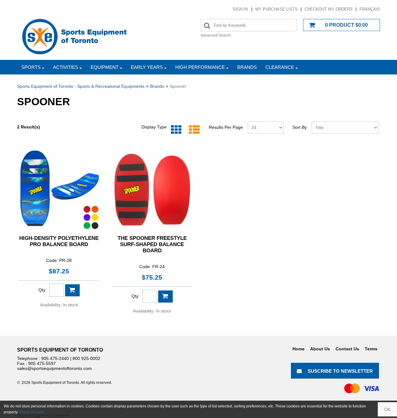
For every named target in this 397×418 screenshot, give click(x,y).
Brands (247, 67)
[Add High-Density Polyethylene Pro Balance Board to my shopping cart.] (72, 290)
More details (31, 411)
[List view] (193, 129)
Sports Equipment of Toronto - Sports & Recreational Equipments (81, 86)
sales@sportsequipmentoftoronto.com (54, 368)
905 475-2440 (55, 358)
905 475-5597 (42, 363)
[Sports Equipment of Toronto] (74, 36)
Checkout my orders (329, 9)
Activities (65, 67)
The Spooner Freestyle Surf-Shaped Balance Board (152, 244)
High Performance (200, 67)
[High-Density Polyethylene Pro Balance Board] (59, 189)
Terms (371, 348)
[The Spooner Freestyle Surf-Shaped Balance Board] (152, 189)
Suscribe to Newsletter (340, 371)
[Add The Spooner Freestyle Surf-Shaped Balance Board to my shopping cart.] (165, 296)
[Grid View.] (175, 129)
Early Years (147, 67)
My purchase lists (276, 9)
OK (387, 409)
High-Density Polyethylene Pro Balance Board (59, 241)
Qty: (42, 289)
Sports (31, 67)
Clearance (279, 67)
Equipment (104, 67)
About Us (320, 348)
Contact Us (347, 348)
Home (298, 348)
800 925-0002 (86, 358)
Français (369, 9)
